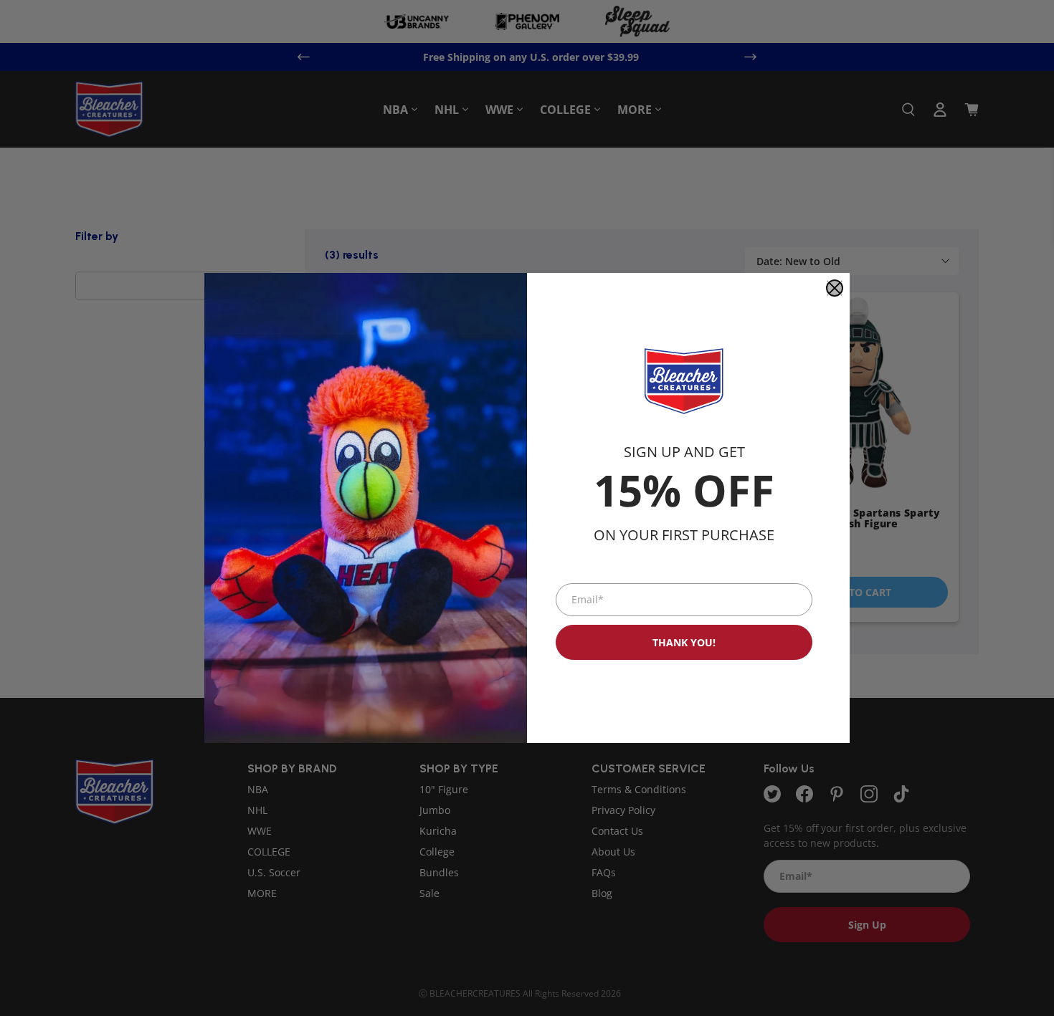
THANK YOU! (684, 642)
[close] (834, 288)
